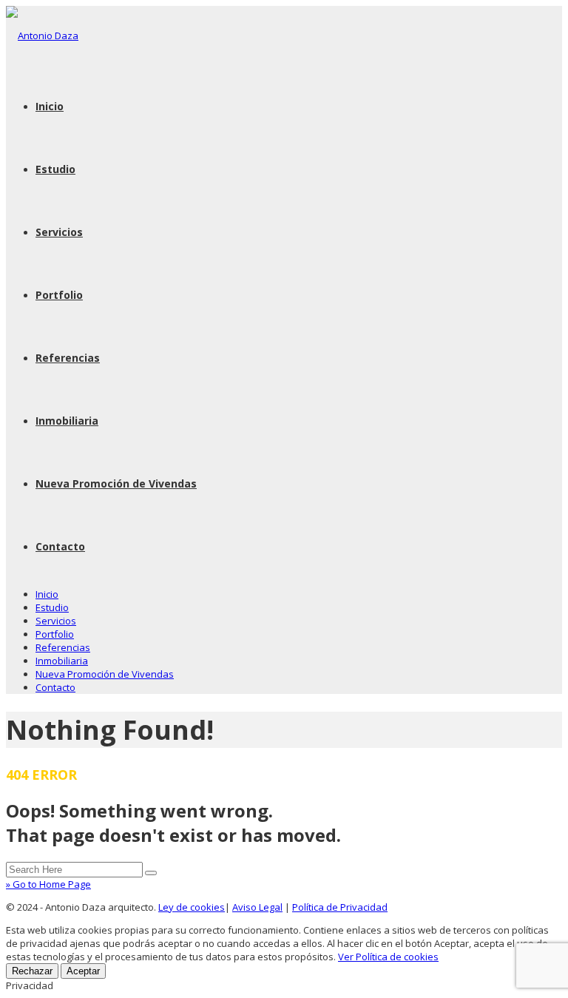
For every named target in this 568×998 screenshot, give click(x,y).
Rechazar (32, 971)
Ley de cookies (191, 907)
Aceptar (83, 971)
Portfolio (59, 295)
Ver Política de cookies (388, 956)
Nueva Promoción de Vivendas (116, 483)
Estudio (55, 169)
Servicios (59, 232)
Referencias (68, 358)
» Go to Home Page (48, 884)
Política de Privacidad (340, 907)
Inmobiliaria (67, 421)
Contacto (60, 546)
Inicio (50, 106)
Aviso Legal (257, 907)
